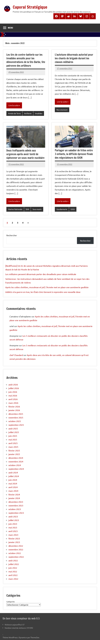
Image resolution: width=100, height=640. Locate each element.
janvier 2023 (14, 542)
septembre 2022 (16, 556)
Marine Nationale (15, 209)
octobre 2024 (14, 465)
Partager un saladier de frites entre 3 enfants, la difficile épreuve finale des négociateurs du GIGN (74, 154)
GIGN (73, 209)
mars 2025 (13, 446)
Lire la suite (13, 105)
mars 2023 (13, 534)
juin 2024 (12, 479)
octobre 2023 (14, 509)
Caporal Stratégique (30, 7)
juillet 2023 (13, 520)
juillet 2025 (13, 432)
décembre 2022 (15, 545)
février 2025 (14, 450)
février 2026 (14, 406)
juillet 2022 (13, 564)
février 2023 (14, 538)
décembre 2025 (15, 413)
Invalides (38, 113)
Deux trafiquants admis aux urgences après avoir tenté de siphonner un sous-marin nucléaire (25, 154)
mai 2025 (12, 439)
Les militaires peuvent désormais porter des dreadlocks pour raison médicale (40, 274)
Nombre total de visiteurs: (15, 628)
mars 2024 (13, 490)
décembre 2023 (15, 501)
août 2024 (13, 472)
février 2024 (14, 494)
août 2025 (13, 428)
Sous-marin (37, 209)
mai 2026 (12, 395)
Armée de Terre (14, 113)
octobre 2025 (14, 421)
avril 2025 (13, 443)
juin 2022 (12, 567)
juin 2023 (12, 523)
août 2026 (13, 384)
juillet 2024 (13, 476)
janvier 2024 (14, 498)
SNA (27, 209)
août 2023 (13, 516)
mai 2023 (12, 527)
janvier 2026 (14, 410)
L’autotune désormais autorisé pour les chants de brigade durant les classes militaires (74, 58)
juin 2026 (12, 391)
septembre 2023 (16, 512)
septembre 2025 (16, 424)
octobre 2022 (14, 553)
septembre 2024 (16, 468)
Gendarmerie (62, 209)
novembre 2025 (15, 417)
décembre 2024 (15, 457)
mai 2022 (12, 571)
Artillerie (28, 113)
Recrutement (62, 110)
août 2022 (13, 560)
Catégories (10, 601)
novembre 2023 (15, 505)
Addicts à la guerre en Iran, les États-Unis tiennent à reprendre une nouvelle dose (42, 292)
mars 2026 (13, 402)
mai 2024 (12, 483)
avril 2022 (13, 575)
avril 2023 (13, 531)
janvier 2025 (14, 454)
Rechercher (11, 235)
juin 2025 (12, 435)
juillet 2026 (13, 388)
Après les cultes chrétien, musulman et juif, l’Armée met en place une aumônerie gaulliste (47, 287)
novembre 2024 (15, 461)
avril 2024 (13, 487)
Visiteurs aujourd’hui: (13, 624)
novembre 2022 (15, 549)
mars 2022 (13, 578)
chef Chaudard (16, 355)
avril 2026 (13, 399)
